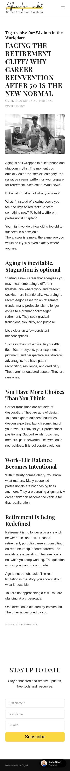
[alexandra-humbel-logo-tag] (29, 8)
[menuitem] (63, 8)
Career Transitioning (21, 100)
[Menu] (63, 8)
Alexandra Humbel (23, 624)
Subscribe (35, 736)
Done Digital (22, 765)
